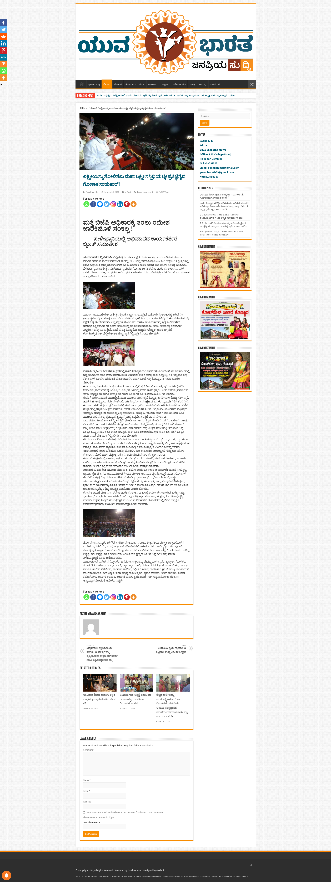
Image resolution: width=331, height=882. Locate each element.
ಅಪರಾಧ (203, 84)
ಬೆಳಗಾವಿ (107, 84)
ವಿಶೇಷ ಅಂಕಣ (179, 84)
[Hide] (1, 84)
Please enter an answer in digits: (99, 817)
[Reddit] (3, 36)
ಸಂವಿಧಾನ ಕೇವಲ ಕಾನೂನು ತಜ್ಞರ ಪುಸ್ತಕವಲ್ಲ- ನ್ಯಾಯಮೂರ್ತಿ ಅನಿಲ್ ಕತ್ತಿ (99, 699)
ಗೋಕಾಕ (118, 84)
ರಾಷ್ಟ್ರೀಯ (165, 84)
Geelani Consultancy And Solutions (97, 876)
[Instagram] (113, 204)
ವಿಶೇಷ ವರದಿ (215, 84)
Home (81, 84)
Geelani (160, 870)
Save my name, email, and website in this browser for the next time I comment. (125, 812)
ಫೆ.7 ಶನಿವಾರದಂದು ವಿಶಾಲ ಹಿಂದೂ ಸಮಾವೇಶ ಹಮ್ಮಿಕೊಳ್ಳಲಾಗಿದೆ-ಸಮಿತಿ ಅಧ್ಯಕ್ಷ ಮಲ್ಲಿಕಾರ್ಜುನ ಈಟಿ (142, 95)
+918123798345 (209, 176)
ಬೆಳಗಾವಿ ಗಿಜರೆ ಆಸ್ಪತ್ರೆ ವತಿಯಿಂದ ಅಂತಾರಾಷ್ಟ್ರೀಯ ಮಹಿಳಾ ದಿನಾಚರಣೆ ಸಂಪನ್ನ (135, 699)
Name (87, 780)
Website (87, 801)
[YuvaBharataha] (165, 41)
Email (86, 791)
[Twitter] (107, 204)
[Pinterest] (127, 204)
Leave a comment (145, 192)
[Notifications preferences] (6, 875)
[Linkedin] (120, 204)
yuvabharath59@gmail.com (217, 172)
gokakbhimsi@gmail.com (223, 167)
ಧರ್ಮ (141, 84)
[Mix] (3, 64)
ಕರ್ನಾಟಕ (130, 84)
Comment (88, 749)
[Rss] (251, 865)
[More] (134, 204)
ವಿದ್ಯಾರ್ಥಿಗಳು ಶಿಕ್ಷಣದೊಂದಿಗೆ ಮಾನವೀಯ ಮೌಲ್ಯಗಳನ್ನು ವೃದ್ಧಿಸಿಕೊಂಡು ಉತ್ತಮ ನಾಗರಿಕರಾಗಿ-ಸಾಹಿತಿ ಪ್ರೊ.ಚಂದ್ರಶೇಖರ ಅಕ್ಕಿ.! (103, 652)
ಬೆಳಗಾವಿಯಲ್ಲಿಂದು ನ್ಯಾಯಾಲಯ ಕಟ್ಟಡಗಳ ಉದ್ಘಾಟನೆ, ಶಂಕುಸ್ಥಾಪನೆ (171, 648)
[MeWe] (3, 57)
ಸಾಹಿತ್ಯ (192, 84)
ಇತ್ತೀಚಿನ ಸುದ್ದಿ (94, 84)
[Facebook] (93, 204)
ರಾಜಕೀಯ (152, 84)
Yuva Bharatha (92, 192)
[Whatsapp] (86, 204)
